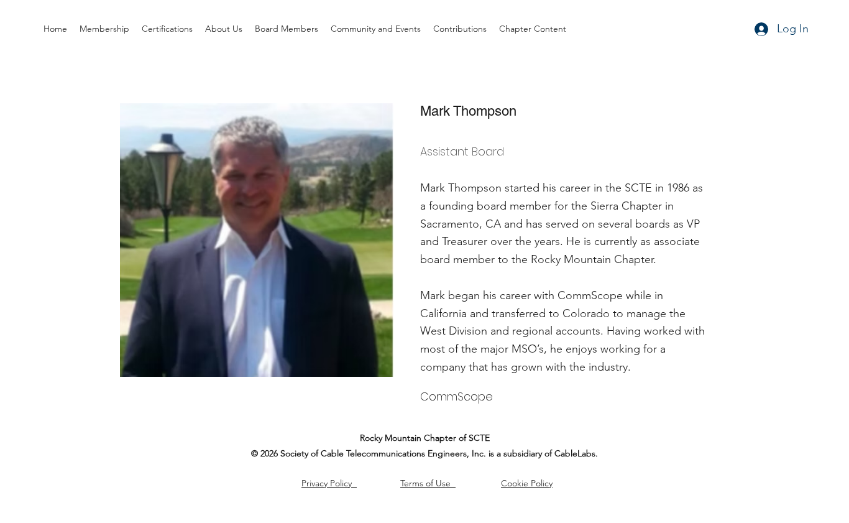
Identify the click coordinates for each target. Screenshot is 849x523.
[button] (460, 29)
